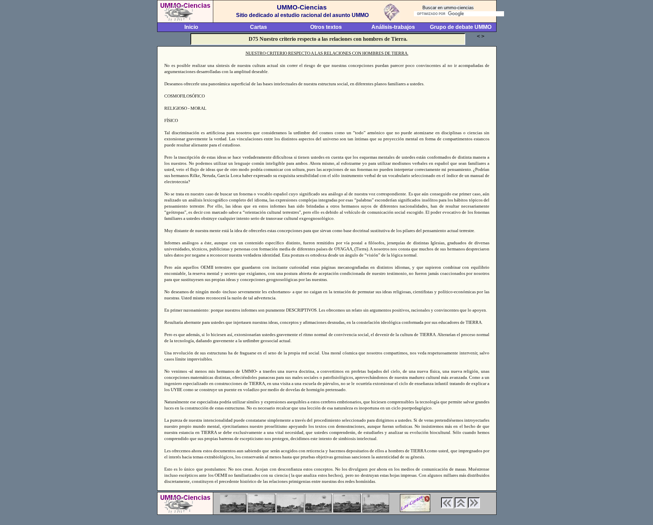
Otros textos (326, 27)
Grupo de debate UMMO (460, 27)
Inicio (191, 27)
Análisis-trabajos (393, 27)
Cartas (258, 27)
